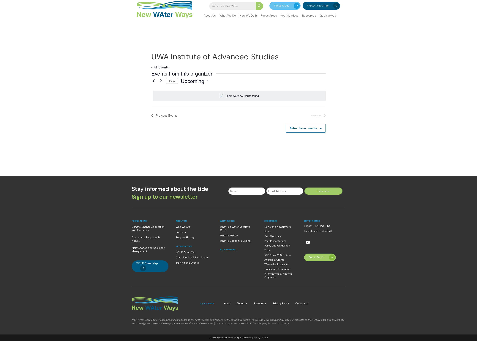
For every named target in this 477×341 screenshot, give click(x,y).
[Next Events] (161, 81)
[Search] (259, 6)
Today (172, 80)
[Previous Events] (153, 81)
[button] (285, 6)
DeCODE (264, 337)
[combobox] (232, 6)
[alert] (239, 96)
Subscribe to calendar (304, 128)
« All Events (160, 67)
